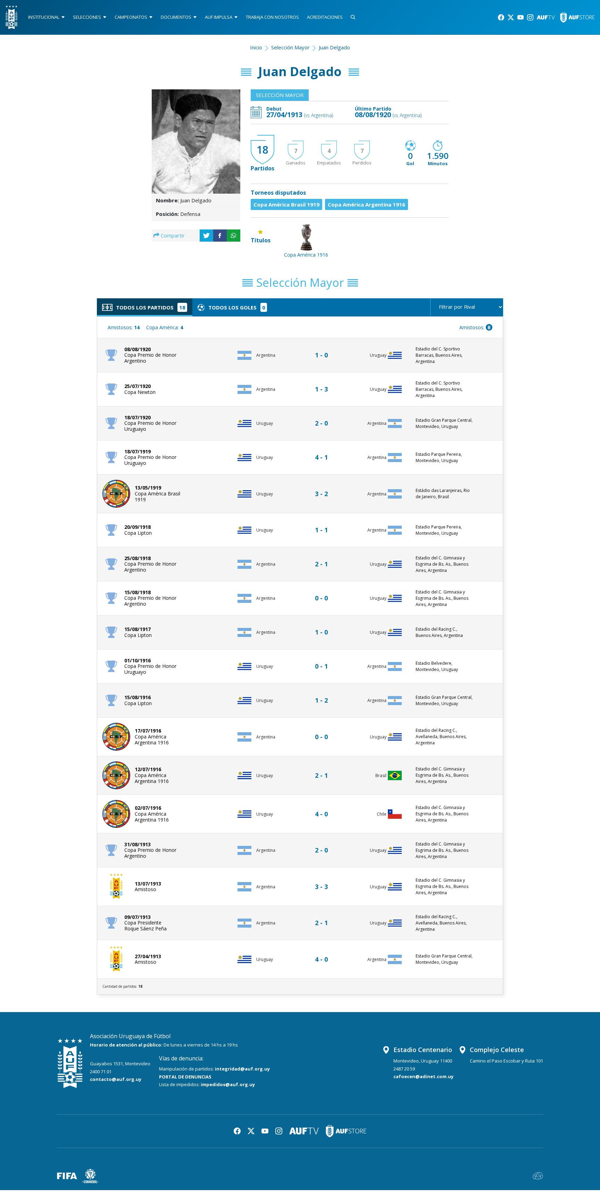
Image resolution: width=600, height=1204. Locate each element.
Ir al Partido (323, 348)
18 (262, 150)
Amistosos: (124, 327)
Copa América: (164, 327)
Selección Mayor (290, 47)
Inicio (256, 47)
